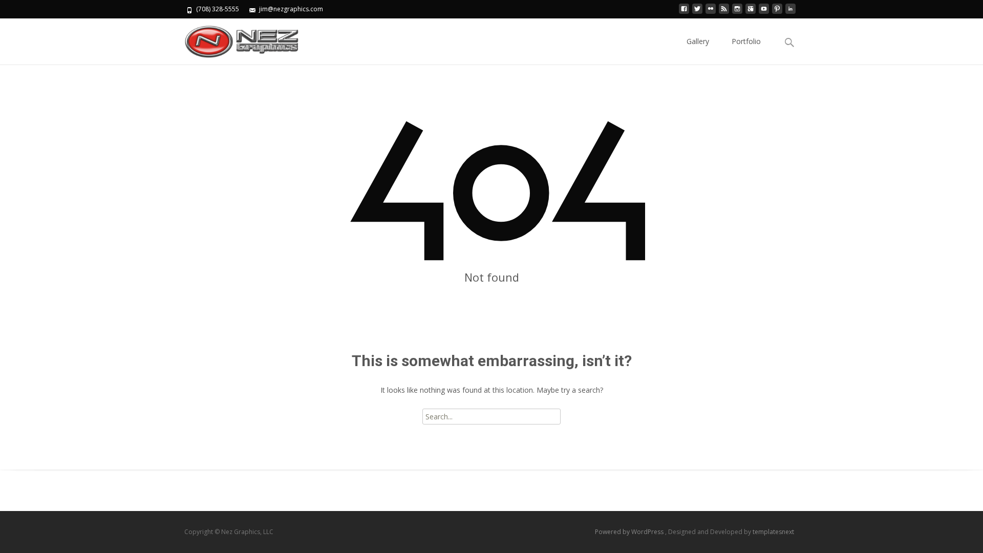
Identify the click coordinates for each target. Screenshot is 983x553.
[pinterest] (777, 12)
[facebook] (684, 12)
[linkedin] (790, 12)
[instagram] (737, 12)
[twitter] (697, 12)
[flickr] (711, 12)
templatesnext (773, 531)
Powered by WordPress (630, 531)
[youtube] (764, 12)
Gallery (698, 41)
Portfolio (746, 41)
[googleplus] (750, 12)
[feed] (724, 12)
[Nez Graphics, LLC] (233, 38)
